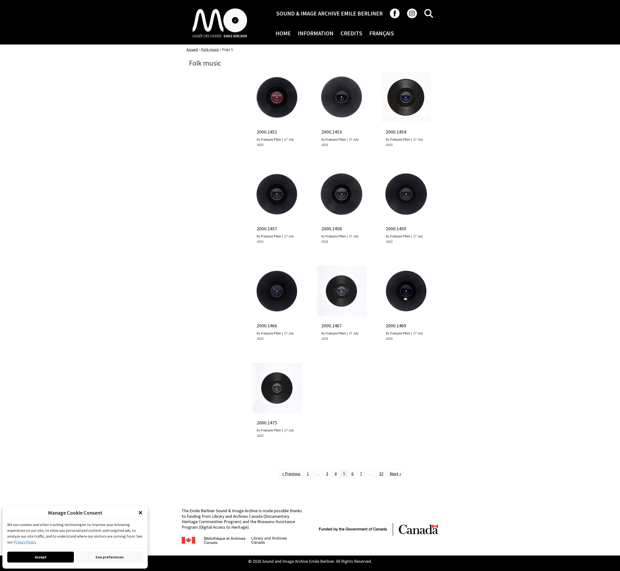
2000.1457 (267, 228)
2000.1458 (331, 228)
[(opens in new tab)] (220, 8)
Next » (395, 473)
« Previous (291, 473)
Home (283, 33)
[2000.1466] (277, 268)
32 (381, 473)
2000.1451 (267, 132)
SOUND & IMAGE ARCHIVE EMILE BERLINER (329, 13)
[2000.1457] (277, 171)
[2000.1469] (406, 268)
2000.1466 (267, 326)
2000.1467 (331, 326)
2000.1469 (396, 326)
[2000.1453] (342, 74)
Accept (40, 557)
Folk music (210, 49)
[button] (140, 512)
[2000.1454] (406, 74)
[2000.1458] (342, 171)
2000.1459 (396, 228)
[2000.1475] (277, 365)
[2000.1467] (342, 268)
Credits (351, 33)
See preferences (109, 557)
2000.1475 (267, 423)
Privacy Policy (25, 542)
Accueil (192, 49)
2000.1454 (396, 132)
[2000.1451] (277, 74)
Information (315, 33)
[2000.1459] (406, 171)
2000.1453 (331, 132)
